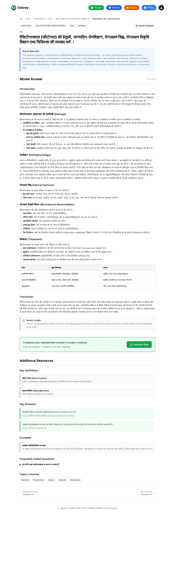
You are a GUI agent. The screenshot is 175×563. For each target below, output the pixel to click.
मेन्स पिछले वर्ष (39, 19)
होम (21, 19)
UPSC (28, 19)
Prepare (98, 7)
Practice (116, 7)
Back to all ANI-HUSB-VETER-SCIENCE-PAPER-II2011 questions (89, 508)
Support (133, 7)
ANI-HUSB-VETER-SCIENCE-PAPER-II (72, 19)
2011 (50, 19)
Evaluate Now (141, 344)
